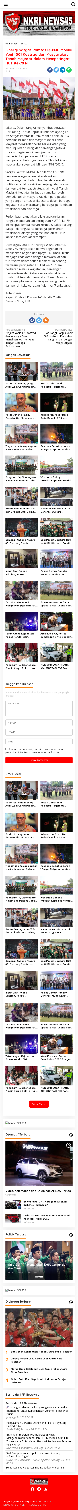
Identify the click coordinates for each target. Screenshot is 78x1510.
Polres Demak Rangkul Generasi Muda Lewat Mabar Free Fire (53, 572)
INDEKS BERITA (37, 1504)
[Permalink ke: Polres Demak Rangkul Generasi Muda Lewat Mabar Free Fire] (56, 558)
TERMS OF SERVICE (13, 1504)
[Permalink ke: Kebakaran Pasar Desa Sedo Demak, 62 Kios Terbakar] (56, 402)
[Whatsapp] (69, 70)
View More (39, 1104)
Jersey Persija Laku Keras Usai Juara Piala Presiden (36, 1360)
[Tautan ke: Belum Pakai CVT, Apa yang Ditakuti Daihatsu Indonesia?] (13, 1204)
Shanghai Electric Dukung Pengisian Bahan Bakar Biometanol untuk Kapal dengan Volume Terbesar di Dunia (37, 1411)
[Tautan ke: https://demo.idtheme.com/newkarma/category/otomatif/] (71, 1135)
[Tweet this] (56, 70)
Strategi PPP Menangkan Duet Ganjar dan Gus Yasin (37, 1266)
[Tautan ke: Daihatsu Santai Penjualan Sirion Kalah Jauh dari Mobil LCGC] (13, 1218)
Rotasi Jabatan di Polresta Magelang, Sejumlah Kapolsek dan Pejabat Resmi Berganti (54, 385)
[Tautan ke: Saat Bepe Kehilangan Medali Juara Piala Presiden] (39, 1327)
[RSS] (46, 320)
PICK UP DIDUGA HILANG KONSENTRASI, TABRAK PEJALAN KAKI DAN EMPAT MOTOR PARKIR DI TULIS (55, 666)
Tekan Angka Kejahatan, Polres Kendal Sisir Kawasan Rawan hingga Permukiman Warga (19, 635)
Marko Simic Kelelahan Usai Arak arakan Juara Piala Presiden (39, 1370)
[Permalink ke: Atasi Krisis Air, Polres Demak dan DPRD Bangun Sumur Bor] (56, 621)
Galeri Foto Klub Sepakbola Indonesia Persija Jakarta (38, 1381)
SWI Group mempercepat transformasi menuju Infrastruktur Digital (33, 1455)
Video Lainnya (31, 1467)
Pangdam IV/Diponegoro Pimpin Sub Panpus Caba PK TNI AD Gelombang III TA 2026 (20, 479)
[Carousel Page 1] (37, 1277)
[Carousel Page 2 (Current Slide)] (41, 1277)
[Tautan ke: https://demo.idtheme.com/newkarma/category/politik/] (71, 1235)
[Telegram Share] (62, 70)
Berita (8, 71)
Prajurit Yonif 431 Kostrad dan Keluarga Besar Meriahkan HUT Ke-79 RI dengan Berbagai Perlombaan (20, 338)
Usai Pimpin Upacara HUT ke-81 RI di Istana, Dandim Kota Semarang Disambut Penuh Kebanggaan (56, 541)
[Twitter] (39, 320)
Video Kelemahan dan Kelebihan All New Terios (38, 1191)
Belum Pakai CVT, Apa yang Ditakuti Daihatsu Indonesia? (45, 1203)
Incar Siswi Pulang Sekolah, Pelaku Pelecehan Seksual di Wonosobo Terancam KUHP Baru (18, 572)
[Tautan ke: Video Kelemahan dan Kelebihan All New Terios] (39, 1163)
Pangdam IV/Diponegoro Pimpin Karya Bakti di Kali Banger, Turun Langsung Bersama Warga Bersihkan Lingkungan (20, 666)
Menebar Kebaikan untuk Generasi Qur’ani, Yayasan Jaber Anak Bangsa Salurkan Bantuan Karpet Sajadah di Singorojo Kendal (56, 510)
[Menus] (6, 4)
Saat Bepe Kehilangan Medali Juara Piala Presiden (41, 1351)
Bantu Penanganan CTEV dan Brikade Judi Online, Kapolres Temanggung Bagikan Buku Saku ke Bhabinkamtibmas (20, 510)
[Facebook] (32, 320)
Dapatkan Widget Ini (52, 1467)
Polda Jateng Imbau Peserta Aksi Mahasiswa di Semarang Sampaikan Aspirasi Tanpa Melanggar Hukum (21, 416)
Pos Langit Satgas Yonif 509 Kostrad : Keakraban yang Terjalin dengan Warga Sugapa (58, 336)
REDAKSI (43, 1501)
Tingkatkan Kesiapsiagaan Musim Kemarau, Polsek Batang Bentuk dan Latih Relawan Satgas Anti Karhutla (21, 448)
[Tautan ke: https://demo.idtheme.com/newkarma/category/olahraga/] (71, 1302)
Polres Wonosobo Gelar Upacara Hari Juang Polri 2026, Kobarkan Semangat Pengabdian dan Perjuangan (56, 604)
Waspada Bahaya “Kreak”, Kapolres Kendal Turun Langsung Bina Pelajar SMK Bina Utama (55, 479)
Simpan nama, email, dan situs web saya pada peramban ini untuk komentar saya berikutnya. (34, 750)
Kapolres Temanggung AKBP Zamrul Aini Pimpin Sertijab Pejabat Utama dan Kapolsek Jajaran (19, 385)
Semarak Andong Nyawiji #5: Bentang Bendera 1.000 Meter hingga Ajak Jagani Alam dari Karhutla (21, 541)
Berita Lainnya (13, 1467)
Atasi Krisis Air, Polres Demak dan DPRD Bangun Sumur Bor (55, 635)
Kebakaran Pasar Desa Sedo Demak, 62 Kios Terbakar (54, 416)
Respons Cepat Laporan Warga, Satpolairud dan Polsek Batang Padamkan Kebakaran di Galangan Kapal (56, 448)
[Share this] (50, 70)
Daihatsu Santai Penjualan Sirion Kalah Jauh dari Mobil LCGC (46, 1217)
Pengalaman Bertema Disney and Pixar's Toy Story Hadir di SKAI (36, 1424)
